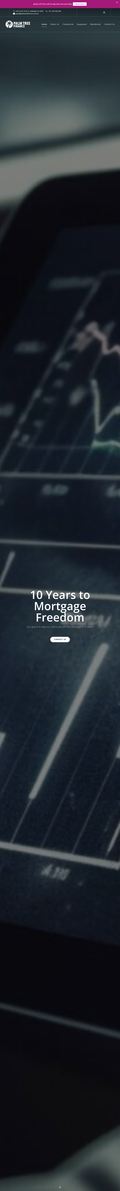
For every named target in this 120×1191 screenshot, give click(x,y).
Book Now (79, 4)
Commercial (67, 24)
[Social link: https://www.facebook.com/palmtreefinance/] (104, 12)
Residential (95, 24)
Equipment (82, 24)
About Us (54, 24)
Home (44, 24)
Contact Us (109, 24)
